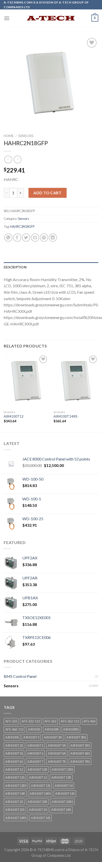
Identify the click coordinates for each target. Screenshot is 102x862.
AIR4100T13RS (15, 786)
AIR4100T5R (57, 745)
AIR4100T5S (14, 753)
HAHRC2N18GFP (22, 227)
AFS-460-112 (14, 729)
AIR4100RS (71, 729)
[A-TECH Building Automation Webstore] (51, 18)
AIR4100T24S (40, 818)
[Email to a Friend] (35, 237)
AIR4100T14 (64, 786)
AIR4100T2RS (76, 737)
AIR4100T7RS (80, 762)
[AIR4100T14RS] (75, 381)
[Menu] (7, 18)
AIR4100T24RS (15, 818)
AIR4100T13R (61, 777)
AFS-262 (50, 721)
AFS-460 (89, 721)
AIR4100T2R (53, 737)
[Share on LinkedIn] (53, 237)
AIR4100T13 (38, 777)
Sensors (25, 136)
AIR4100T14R (15, 794)
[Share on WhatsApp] (8, 237)
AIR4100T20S (15, 810)
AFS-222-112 (31, 721)
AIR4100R (52, 729)
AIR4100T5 (35, 745)
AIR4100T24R (61, 810)
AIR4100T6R (57, 753)
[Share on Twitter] (26, 237)
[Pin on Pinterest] (44, 237)
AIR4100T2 (31, 737)
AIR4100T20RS (62, 802)
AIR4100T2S (14, 745)
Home (9, 136)
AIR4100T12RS (62, 770)
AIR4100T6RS (80, 753)
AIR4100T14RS (65, 416)
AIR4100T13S (40, 786)
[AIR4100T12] (26, 381)
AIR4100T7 (35, 762)
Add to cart (47, 192)
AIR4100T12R (37, 770)
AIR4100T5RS (80, 745)
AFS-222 (11, 721)
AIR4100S (12, 737)
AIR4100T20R (37, 802)
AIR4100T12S (15, 777)
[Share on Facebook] (17, 237)
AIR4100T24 (38, 810)
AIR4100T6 (35, 753)
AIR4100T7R (57, 762)
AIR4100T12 (14, 416)
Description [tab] (15, 267)
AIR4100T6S (14, 762)
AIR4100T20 (14, 802)
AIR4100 (34, 729)
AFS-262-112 (70, 721)
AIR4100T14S (65, 794)
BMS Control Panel (20, 676)
